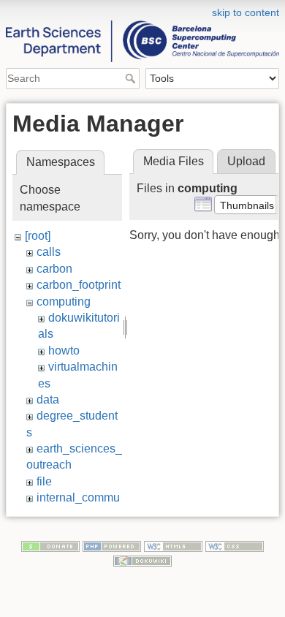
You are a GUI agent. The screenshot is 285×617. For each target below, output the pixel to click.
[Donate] (50, 546)
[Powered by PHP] (112, 546)
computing (64, 301)
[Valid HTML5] (173, 546)
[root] (37, 236)
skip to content (245, 12)
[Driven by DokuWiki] (142, 560)
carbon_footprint (79, 285)
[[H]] (142, 9)
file (44, 481)
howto (64, 350)
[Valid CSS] (234, 546)
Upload (246, 161)
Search (132, 78)
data (48, 399)
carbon (54, 268)
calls (49, 252)
